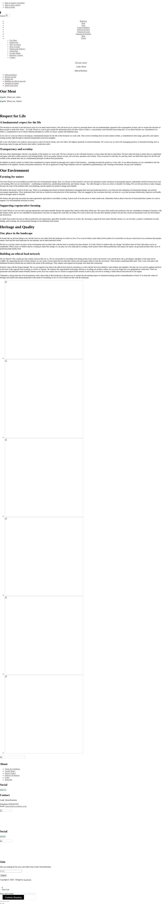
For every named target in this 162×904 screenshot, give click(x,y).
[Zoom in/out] (1, 901)
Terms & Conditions (12, 769)
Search (2, 16)
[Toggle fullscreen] (3, 901)
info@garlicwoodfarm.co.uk (16, 806)
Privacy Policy (10, 773)
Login (7, 778)
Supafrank (27, 880)
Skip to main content (12, 5)
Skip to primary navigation (15, 3)
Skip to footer (10, 7)
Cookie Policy (10, 771)
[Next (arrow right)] (3, 903)
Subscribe (8, 780)
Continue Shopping (13, 897)
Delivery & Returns (12, 775)
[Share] (6, 901)
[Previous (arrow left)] (1, 903)
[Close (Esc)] (8, 901)
